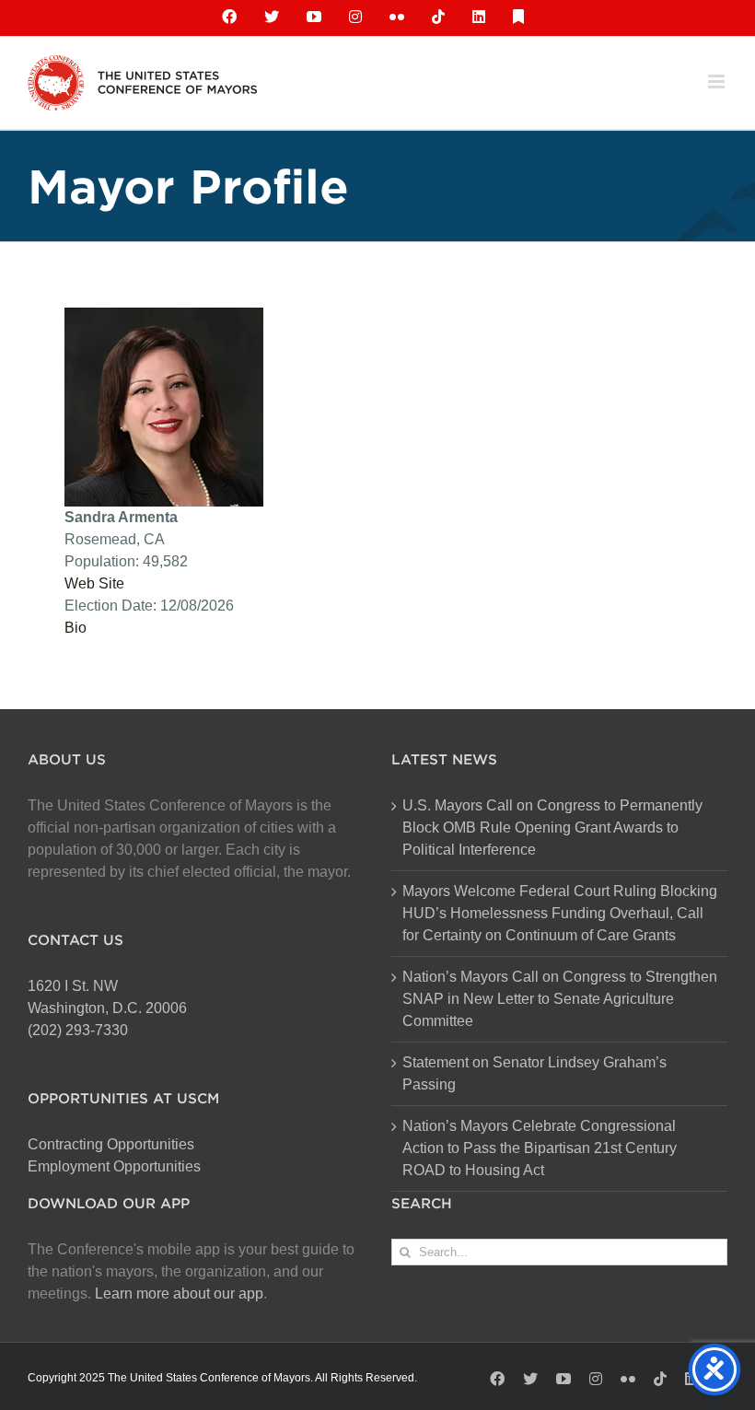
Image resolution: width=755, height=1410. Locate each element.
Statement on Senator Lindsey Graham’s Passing (534, 1073)
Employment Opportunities (114, 1166)
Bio (75, 627)
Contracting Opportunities (111, 1144)
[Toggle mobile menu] (717, 81)
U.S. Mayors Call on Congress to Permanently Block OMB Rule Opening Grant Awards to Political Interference (552, 827)
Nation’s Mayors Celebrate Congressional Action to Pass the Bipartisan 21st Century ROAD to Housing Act (539, 1148)
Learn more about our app (179, 1293)
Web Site (94, 583)
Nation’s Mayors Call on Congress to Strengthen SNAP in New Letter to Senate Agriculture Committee (559, 999)
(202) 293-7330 (78, 1030)
